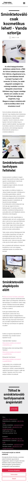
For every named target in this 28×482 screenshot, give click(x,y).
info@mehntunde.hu (7, 429)
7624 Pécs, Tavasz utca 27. (10, 419)
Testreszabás (14, 474)
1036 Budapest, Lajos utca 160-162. (12, 438)
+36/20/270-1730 (17, 427)
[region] (14, 466)
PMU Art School (8, 296)
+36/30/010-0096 (18, 425)
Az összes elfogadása (14, 470)
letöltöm (14, 409)
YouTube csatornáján (18, 296)
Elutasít (14, 478)
